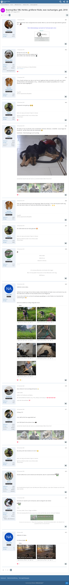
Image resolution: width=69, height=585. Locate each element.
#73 (66, 471)
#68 (66, 249)
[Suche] (60, 1)
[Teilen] (67, 15)
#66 (66, 200)
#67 (66, 225)
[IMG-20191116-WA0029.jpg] (42, 155)
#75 (66, 532)
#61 (66, 19)
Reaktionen (5, 34)
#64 (66, 102)
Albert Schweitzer (20, 68)
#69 (66, 284)
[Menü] (67, 1)
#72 (66, 448)
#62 (66, 49)
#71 (66, 409)
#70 (66, 386)
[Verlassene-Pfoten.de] (5, 1)
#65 (66, 126)
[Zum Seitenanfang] (66, 583)
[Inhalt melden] (65, 44)
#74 (66, 498)
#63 (66, 77)
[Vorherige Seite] (2, 15)
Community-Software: (35, 583)
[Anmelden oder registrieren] (64, 1)
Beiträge (4, 36)
